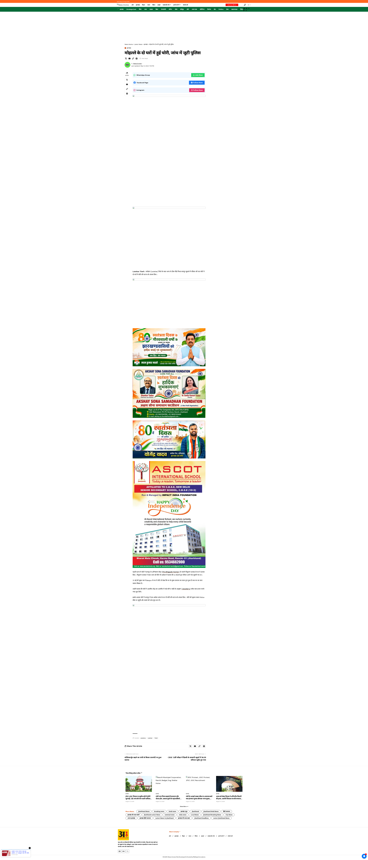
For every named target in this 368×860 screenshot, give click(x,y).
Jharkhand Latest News (152, 815)
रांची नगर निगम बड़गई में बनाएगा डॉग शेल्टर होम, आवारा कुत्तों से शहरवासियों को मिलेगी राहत (169, 797)
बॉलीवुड (182, 9)
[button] (241, 5)
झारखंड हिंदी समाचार (145, 818)
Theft (156, 738)
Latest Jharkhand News (221, 818)
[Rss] (246, 10)
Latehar (150, 738)
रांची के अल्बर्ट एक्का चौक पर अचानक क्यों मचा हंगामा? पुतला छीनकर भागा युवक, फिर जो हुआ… (199, 797)
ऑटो (188, 9)
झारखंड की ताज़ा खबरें (133, 815)
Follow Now (198, 82)
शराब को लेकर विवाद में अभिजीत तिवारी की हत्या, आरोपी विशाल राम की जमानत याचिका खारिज (229, 797)
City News (229, 815)
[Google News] (246, 8)
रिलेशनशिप (242, 9)
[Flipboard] (244, 10)
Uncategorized (131, 9)
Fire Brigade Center (171, 572)
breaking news (159, 811)
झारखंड (122, 9)
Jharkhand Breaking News (212, 815)
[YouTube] (244, 8)
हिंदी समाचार (226, 811)
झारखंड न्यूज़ (184, 811)
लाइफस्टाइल (234, 9)
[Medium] (249, 8)
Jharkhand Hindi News (211, 811)
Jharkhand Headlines (201, 818)
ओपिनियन (202, 9)
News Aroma (137, 63)
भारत (145, 9)
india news (182, 815)
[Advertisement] (184, 26)
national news (170, 815)
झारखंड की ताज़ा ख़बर (184, 818)
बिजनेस (209, 9)
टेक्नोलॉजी (163, 9)
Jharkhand (195, 811)
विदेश (140, 9)
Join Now (199, 75)
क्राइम (151, 9)
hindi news (172, 811)
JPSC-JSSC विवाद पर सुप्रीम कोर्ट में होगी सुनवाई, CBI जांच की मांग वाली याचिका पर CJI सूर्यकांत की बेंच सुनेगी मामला (138, 797)
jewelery (143, 738)
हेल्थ (227, 9)
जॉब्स (176, 9)
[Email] (129, 58)
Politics (221, 9)
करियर (170, 9)
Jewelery (186, 589)
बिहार (157, 9)
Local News (195, 815)
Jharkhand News (144, 811)
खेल (215, 9)
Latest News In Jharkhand (164, 818)
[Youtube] (119, 851)
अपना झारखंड (131, 818)
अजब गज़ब (194, 9)
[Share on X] (126, 58)
